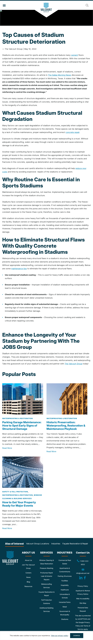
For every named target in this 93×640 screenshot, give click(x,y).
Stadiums (64, 619)
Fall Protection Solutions (46, 601)
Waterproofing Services (46, 585)
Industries (55, 543)
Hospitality (65, 585)
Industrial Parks (64, 602)
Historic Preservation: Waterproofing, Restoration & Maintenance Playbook (65, 425)
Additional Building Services (46, 609)
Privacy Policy (83, 586)
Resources (28, 586)
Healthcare (65, 590)
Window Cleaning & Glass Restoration (46, 562)
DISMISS (76, 635)
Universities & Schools (65, 596)
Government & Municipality (64, 613)
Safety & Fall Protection (15, 492)
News (28, 577)
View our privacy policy (59, 635)
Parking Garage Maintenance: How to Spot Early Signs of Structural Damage (21, 425)
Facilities (64, 581)
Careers (28, 573)
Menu (4, 5)
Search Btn (87, 5)
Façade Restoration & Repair (75, 543)
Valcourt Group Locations (37, 543)
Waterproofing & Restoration (17, 418)
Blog (28, 582)
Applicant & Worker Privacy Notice (83, 592)
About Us (28, 560)
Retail (65, 607)
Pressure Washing (46, 568)
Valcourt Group (47, 10)
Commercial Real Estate (65, 562)
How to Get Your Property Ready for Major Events (19, 504)
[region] (46, 635)
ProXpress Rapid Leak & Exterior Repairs (46, 576)
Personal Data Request (83, 609)
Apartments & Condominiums (64, 570)
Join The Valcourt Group (28, 566)
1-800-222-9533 (82, 562)
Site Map (83, 603)
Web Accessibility (82, 599)
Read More (7, 448)
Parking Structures (65, 576)
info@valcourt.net (83, 571)
